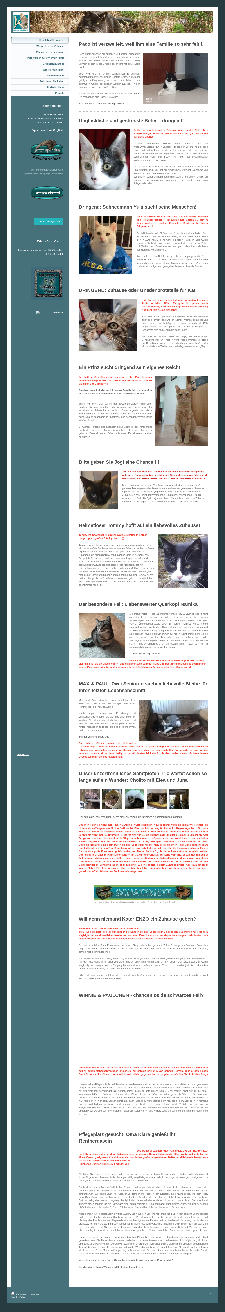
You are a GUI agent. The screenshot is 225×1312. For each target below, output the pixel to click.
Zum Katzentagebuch (49, 221)
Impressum (23, 754)
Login (210, 1293)
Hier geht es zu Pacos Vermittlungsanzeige (101, 103)
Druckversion (22, 1294)
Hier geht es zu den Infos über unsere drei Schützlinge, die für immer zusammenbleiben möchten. (130, 817)
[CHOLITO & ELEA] (179, 799)
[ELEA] (90, 799)
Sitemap (35, 1294)
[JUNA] (135, 799)
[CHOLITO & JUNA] (157, 799)
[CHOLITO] (112, 799)
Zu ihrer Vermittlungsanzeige (94, 736)
